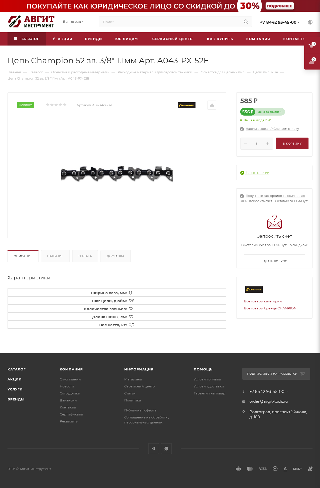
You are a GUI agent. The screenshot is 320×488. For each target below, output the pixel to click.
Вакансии (68, 400)
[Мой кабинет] (310, 23)
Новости (67, 386)
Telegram (153, 448)
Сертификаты (71, 414)
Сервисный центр (139, 386)
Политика (132, 400)
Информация (139, 369)
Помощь (203, 369)
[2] (52, 105)
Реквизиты (69, 421)
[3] (56, 105)
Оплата (85, 256)
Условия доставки (209, 386)
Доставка (115, 256)
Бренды (16, 399)
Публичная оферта (140, 410)
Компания (71, 369)
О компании (70, 379)
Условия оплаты (207, 379)
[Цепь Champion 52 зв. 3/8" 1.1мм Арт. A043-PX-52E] (117, 172)
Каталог (17, 369)
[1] (47, 105)
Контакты (68, 407)
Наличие (55, 256)
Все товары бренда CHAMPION (270, 308)
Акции (15, 379)
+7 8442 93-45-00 (278, 22)
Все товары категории (263, 301)
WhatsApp (166, 448)
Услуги (15, 389)
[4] (60, 105)
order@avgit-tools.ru (269, 401)
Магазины (133, 379)
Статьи (130, 393)
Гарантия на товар (209, 393)
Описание (23, 256)
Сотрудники (70, 393)
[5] (64, 105)
